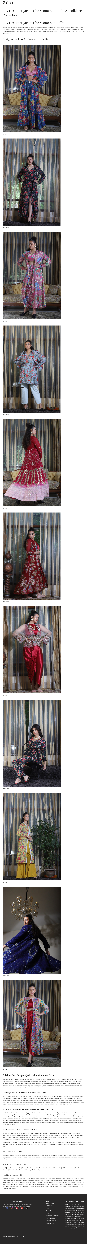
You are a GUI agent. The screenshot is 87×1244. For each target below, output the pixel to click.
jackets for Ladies (50, 1098)
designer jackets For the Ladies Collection (34, 1087)
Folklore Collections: (31, 1130)
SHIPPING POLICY (51, 1220)
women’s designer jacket (49, 1085)
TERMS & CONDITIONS (52, 1215)
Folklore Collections (36, 1092)
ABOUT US (49, 1211)
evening (81, 29)
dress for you (20, 31)
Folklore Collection (54, 27)
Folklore (7, 1075)
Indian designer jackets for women (55, 1083)
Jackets (5, 1079)
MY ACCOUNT (50, 1203)
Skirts (44, 1157)
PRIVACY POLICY (51, 1218)
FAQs (47, 1213)
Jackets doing (70, 1115)
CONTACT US (49, 1206)
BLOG (47, 1208)
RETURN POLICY (50, 1223)
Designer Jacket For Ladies (46, 1096)
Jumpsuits (55, 1157)
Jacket (74, 1081)
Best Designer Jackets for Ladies (73, 1098)
